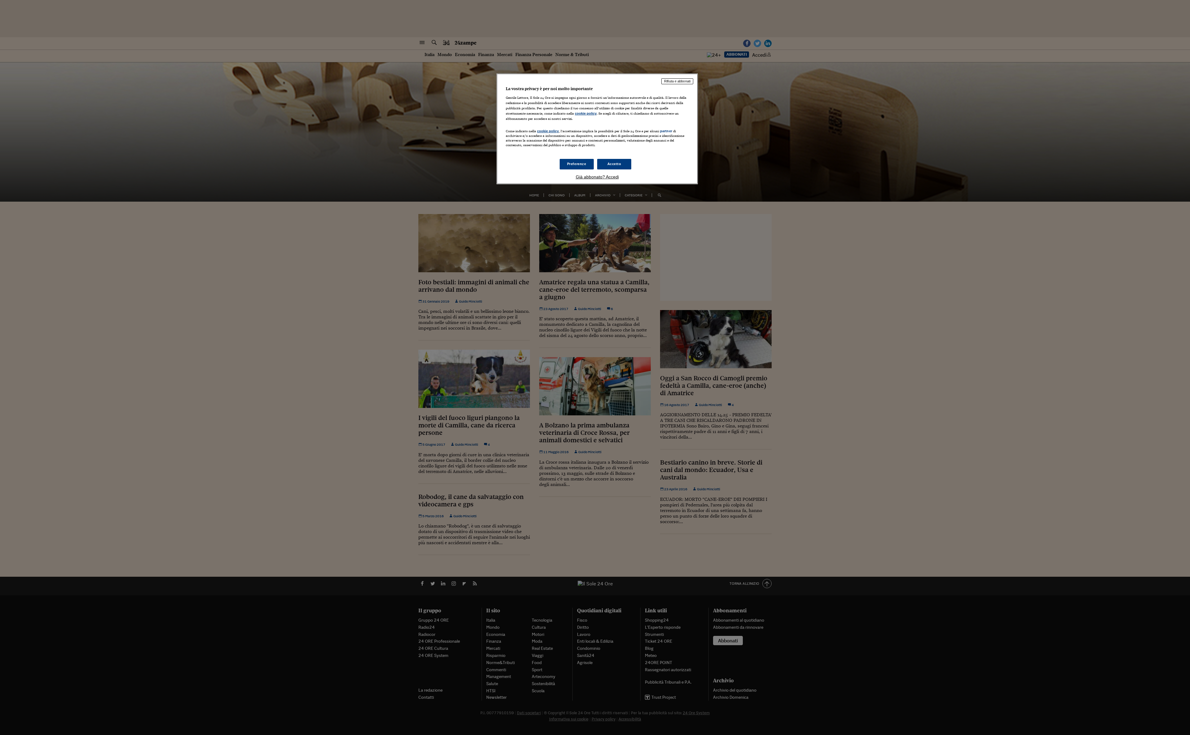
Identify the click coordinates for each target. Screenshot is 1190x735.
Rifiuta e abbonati (677, 81)
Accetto (614, 164)
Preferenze (576, 164)
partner (666, 131)
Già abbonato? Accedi (597, 176)
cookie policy (586, 113)
